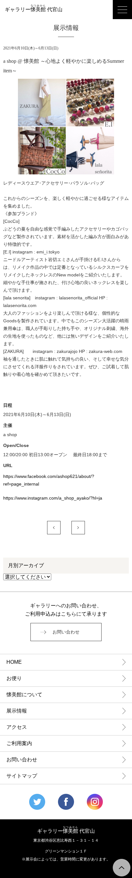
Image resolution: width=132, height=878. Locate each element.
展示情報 (16, 710)
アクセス (16, 727)
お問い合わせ (66, 632)
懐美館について (24, 694)
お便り (14, 678)
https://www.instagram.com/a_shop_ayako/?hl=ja (52, 498)
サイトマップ (21, 776)
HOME (14, 662)
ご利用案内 (19, 743)
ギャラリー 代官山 (33, 9)
